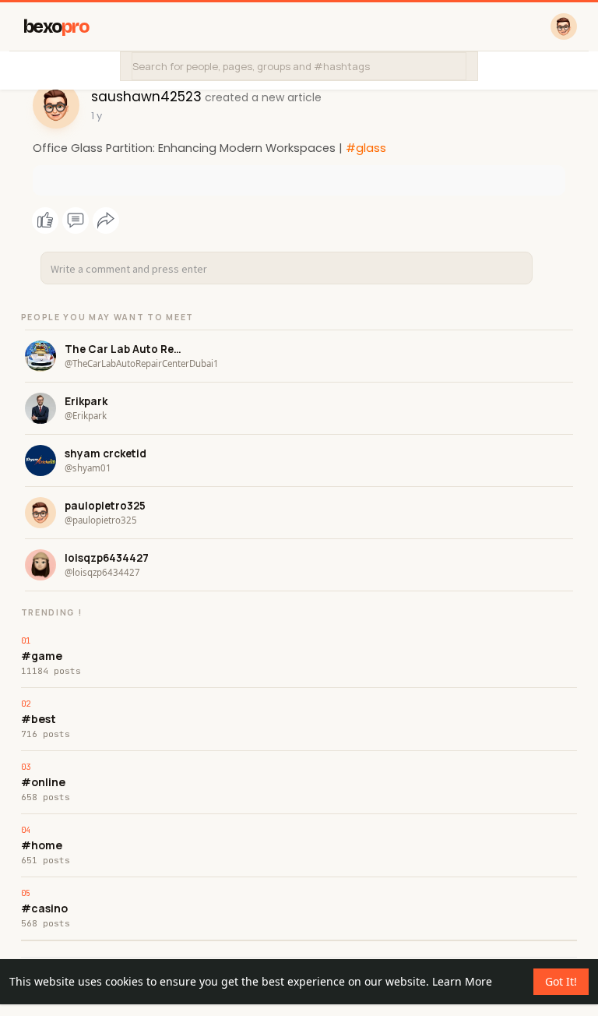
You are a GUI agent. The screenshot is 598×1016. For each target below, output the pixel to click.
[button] (299, 66)
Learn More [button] (462, 981)
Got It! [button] (561, 981)
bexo (56, 27)
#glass (366, 148)
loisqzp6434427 (107, 558)
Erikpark (86, 401)
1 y (96, 115)
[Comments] (75, 220)
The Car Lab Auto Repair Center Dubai (123, 349)
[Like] (75, 220)
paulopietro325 (105, 506)
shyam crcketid (105, 453)
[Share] (106, 220)
